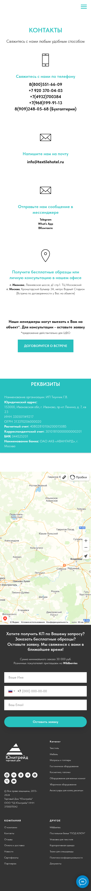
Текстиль (54, 748)
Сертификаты (11, 857)
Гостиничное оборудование (64, 766)
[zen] (34, 775)
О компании (10, 827)
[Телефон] (7, 781)
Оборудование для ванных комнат (67, 778)
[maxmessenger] (7, 775)
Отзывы (8, 839)
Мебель (54, 754)
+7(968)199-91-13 (45, 102)
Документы (55, 863)
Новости (8, 851)
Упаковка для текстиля (61, 839)
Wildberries (70, 663)
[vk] (14, 775)
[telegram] (27, 775)
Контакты (9, 833)
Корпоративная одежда (62, 845)
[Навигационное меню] (84, 7)
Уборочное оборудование (63, 784)
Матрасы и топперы (60, 760)
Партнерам (10, 863)
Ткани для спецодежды (61, 851)
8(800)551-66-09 (45, 84)
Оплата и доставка (14, 845)
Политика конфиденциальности (66, 857)
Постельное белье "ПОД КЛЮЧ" (67, 833)
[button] (45, 346)
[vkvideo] (20, 775)
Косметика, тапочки (60, 772)
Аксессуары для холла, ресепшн (66, 790)
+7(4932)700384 (45, 96)
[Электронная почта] (14, 781)
